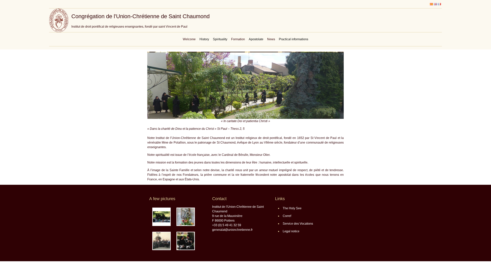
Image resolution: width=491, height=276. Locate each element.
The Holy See (292, 208)
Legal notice (291, 231)
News (271, 39)
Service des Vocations (298, 223)
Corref (287, 216)
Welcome (189, 39)
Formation (238, 39)
